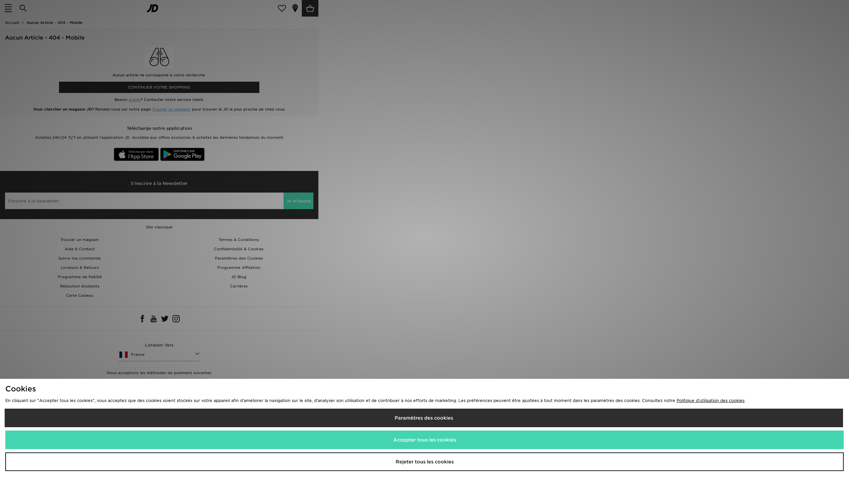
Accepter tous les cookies (424, 439)
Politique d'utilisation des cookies (711, 400)
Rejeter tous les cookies (425, 461)
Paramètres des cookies (424, 418)
